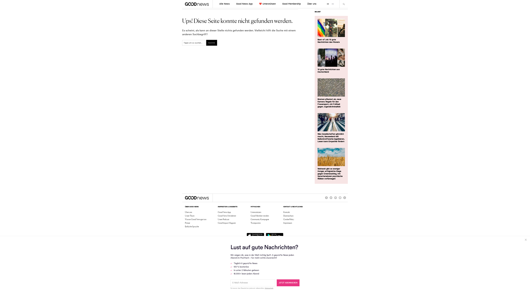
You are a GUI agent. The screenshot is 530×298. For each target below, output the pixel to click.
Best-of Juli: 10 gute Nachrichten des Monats (329, 40)
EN (333, 4)
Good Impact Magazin (227, 222)
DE (328, 4)
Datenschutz (288, 215)
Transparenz (256, 222)
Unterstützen (256, 212)
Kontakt (286, 212)
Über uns (311, 3)
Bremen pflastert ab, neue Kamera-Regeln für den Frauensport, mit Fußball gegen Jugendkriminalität (329, 103)
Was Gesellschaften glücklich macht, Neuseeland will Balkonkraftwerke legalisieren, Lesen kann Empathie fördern (331, 138)
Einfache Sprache (192, 226)
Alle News (224, 3)
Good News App (244, 3)
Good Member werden (260, 215)
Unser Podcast (223, 219)
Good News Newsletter (227, 215)
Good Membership (291, 3)
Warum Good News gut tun (195, 219)
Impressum (287, 222)
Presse (187, 222)
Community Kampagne (260, 219)
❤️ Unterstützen (267, 3)
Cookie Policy (288, 219)
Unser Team (189, 215)
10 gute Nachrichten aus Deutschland (329, 70)
